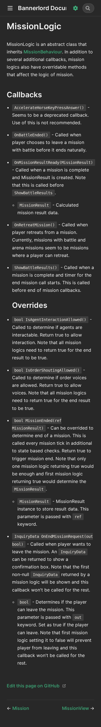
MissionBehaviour (43, 52)
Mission (20, 708)
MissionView (76, 708)
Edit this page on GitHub (33, 685)
